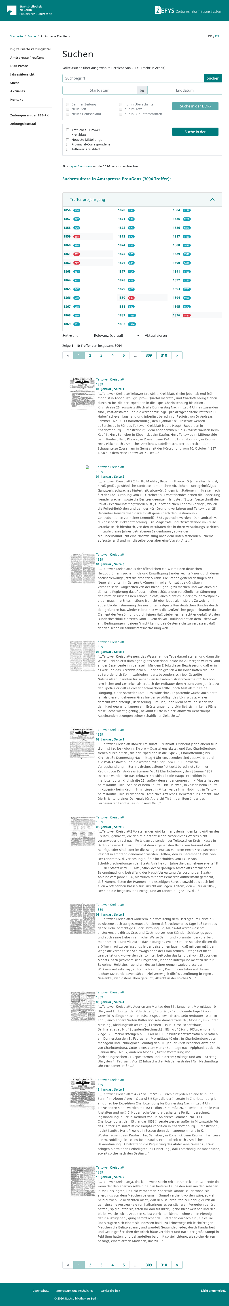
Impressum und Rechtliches (74, 1291)
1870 (122, 210)
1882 (122, 315)
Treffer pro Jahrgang (87, 199)
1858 (68, 227)
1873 (122, 236)
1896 (177, 315)
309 (149, 355)
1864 (68, 280)
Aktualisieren (156, 335)
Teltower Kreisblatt (86, 149)
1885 (177, 219)
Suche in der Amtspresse (195, 132)
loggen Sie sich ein (80, 166)
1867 (68, 306)
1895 (177, 306)
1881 (122, 306)
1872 (122, 227)
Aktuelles (17, 91)
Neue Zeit (79, 109)
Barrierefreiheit (110, 1291)
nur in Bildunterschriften (143, 114)
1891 (177, 271)
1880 (122, 297)
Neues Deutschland (86, 114)
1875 (122, 254)
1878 (122, 280)
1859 (68, 236)
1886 (177, 227)
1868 (68, 315)
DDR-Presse (19, 66)
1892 (177, 280)
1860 (68, 245)
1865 (68, 289)
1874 (122, 245)
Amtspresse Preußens (27, 57)
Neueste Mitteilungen (88, 139)
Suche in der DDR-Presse (195, 107)
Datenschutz (40, 1291)
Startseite (16, 36)
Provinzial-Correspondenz (91, 144)
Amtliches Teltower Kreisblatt (86, 132)
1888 (177, 245)
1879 (122, 289)
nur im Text (133, 109)
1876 (122, 263)
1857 (68, 219)
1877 (122, 271)
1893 (177, 289)
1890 (177, 263)
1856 (68, 210)
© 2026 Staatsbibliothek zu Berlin (76, 1298)
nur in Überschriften (140, 104)
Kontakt (16, 99)
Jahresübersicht (22, 74)
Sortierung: (70, 335)
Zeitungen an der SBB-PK (29, 115)
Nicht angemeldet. (213, 1291)
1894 (177, 297)
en (217, 36)
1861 (68, 254)
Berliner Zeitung (84, 104)
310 (164, 355)
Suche (32, 36)
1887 (177, 236)
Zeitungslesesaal (23, 124)
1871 (122, 219)
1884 (177, 210)
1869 (68, 324)
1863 (68, 271)
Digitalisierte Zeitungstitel (30, 49)
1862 (68, 263)
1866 (68, 297)
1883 (122, 324)
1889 (177, 254)
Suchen (213, 78)
